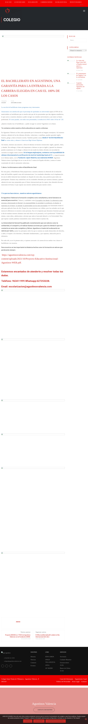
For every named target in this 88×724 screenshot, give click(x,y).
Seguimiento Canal (81, 679)
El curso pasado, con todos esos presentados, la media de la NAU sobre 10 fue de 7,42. (36, 119)
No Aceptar (38, 721)
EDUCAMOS (49, 656)
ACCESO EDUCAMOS (19, 2)
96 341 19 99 (8, 2)
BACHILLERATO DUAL (61, 2)
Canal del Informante (66, 679)
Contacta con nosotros (44, 709)
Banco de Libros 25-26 (65, 669)
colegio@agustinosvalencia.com (12, 661)
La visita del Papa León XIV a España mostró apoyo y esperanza (81, 64)
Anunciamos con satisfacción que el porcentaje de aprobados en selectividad (25, 111)
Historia (33, 656)
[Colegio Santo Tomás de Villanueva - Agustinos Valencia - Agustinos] (19, 10)
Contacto (33, 662)
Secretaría (63, 656)
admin (18, 622)
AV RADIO (49, 668)
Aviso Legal (75, 681)
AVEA (47, 665)
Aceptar (27, 721)
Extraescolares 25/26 (64, 664)
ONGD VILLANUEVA (50, 661)
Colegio (3, 102)
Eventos (33, 665)
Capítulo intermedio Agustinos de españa (80, 85)
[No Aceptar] (86, 719)
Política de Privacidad (63, 681)
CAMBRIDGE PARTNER (46, 2)
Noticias (33, 659)
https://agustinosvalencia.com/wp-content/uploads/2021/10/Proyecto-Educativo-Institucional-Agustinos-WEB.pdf (29, 259)
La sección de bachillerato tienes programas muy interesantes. (20, 107)
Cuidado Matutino (65, 659)
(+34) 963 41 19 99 (9, 658)
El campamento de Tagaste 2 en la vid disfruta (81, 75)
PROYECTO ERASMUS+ (76, 2)
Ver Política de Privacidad (56, 721)
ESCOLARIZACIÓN (33, 2)
